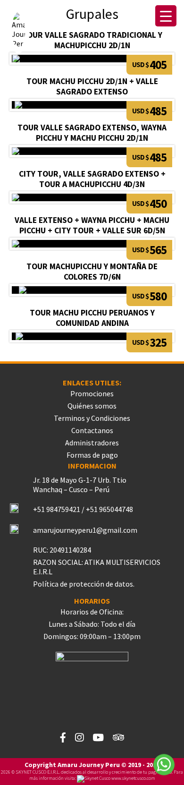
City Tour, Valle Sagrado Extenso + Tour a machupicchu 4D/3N (92, 179)
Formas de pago (92, 455)
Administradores (92, 442)
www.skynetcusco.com (132, 778)
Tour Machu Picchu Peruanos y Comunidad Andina (92, 317)
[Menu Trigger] (165, 15)
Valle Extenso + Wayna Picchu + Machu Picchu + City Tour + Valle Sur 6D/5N (92, 225)
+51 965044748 (109, 509)
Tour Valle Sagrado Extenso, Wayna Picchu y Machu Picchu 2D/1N (92, 132)
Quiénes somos (92, 405)
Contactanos (92, 430)
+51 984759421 (56, 509)
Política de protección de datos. (83, 584)
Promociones (92, 393)
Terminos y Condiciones (92, 418)
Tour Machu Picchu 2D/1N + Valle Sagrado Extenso (92, 86)
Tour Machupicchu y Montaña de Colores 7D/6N (92, 271)
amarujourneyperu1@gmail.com (85, 530)
